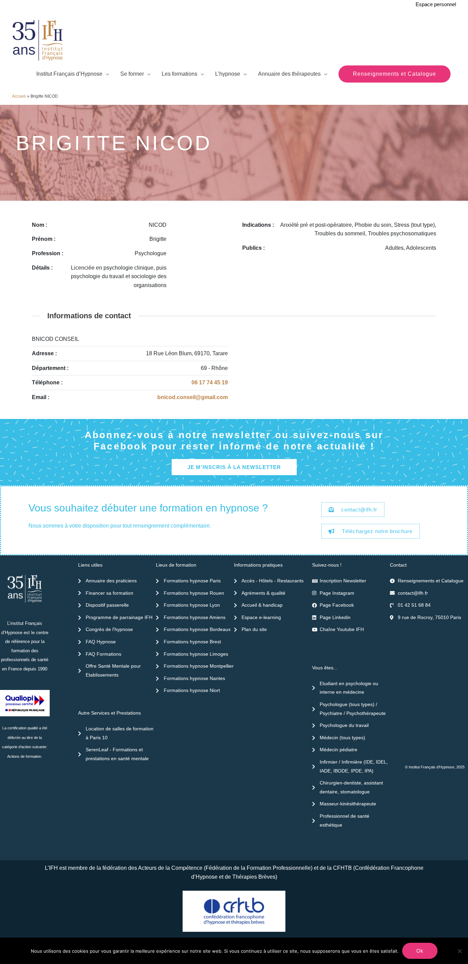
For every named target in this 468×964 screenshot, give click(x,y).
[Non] (459, 951)
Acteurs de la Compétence (170, 868)
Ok (419, 951)
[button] (394, 74)
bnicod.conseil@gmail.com (192, 397)
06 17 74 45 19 (210, 382)
